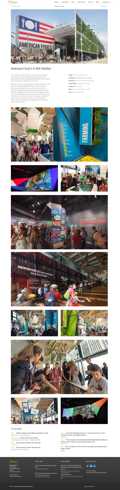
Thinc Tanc (81, 2)
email (105, 472)
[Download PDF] (25, 435)
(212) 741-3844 (13, 474)
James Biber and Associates (83, 78)
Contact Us (106, 2)
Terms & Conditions (89, 486)
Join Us (90, 2)
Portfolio (65, 2)
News (98, 2)
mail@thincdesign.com (15, 476)
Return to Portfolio (59, 6)
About (56, 2)
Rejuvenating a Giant (66, 474)
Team (73, 2)
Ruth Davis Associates (96, 472)
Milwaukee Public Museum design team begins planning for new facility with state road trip (71, 467)
